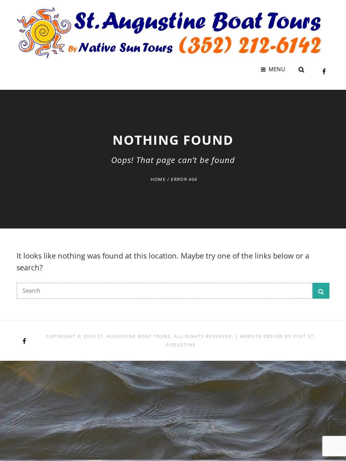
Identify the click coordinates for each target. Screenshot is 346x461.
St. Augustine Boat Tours (134, 336)
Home (158, 179)
